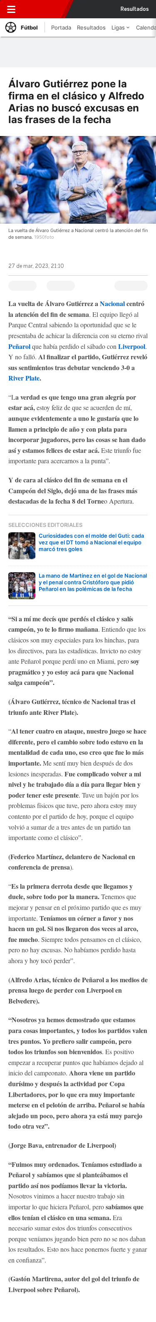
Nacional (113, 303)
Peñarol (19, 346)
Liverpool (130, 346)
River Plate (24, 378)
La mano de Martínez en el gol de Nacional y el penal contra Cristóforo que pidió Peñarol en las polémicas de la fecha (93, 582)
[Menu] (11, 9)
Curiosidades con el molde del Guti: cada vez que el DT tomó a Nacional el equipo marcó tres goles (91, 542)
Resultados (135, 9)
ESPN (44, 9)
